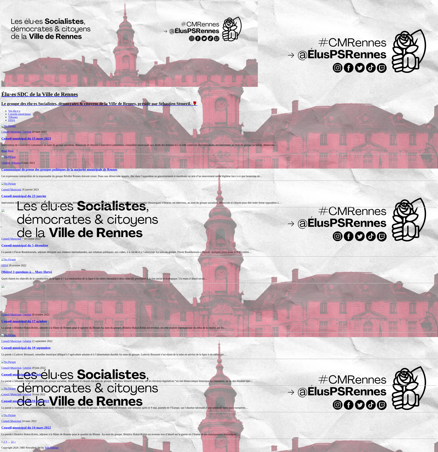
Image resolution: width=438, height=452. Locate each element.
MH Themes (52, 447)
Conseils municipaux (19, 114)
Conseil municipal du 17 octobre (24, 321)
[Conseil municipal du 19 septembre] (8, 335)
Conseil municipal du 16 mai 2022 (25, 401)
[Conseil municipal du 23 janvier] (8, 183)
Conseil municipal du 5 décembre (24, 245)
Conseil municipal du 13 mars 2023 (26, 138)
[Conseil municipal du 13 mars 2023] (8, 126)
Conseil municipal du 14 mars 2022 (26, 427)
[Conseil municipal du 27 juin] (8, 362)
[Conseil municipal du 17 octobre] (23, 308)
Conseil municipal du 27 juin (21, 374)
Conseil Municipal (11, 131)
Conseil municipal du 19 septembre (25, 348)
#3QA (11, 120)
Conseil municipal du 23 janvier (23, 196)
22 (12, 441)
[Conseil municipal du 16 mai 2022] (8, 388)
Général (27, 131)
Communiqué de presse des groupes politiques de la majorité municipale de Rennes (59, 169)
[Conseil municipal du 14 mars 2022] (8, 415)
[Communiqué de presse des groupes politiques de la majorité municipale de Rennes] (8, 157)
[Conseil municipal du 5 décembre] (23, 232)
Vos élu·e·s (14, 110)
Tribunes (13, 117)
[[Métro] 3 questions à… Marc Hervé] (8, 259)
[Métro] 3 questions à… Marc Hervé (26, 272)
